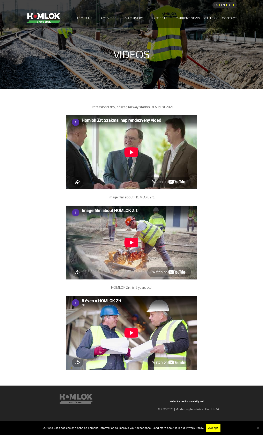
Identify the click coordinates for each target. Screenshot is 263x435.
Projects (159, 18)
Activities (109, 18)
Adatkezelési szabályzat (187, 401)
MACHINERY (134, 18)
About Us (84, 18)
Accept (213, 427)
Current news (188, 18)
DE (230, 5)
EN (223, 5)
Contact (229, 18)
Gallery (211, 18)
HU (216, 5)
